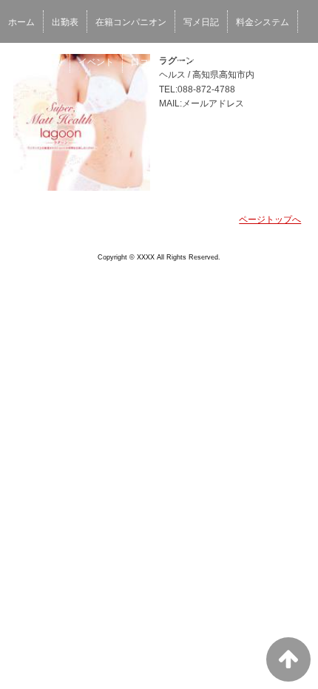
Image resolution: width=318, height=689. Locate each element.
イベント (96, 62)
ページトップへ (270, 219)
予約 (236, 62)
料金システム (262, 22)
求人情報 (192, 62)
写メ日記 (201, 22)
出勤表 (65, 22)
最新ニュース (34, 62)
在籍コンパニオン (130, 22)
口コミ (144, 62)
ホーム (21, 22)
